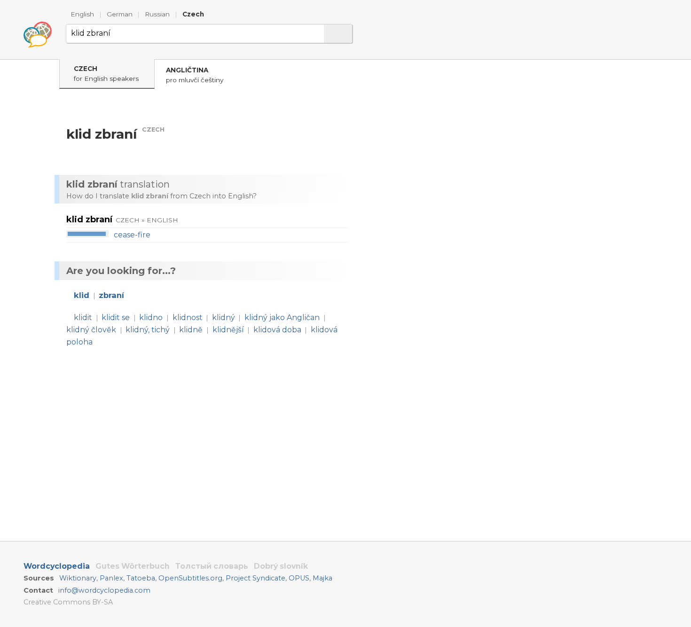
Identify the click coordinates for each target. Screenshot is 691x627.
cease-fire (132, 234)
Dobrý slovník (281, 566)
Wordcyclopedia (57, 566)
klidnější (228, 329)
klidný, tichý (148, 329)
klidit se (116, 317)
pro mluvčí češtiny (194, 75)
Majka (322, 578)
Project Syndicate (255, 578)
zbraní (111, 295)
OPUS (299, 578)
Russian (157, 14)
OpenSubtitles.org (190, 578)
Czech (193, 14)
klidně (191, 329)
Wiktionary (77, 578)
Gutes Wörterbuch (132, 566)
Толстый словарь (211, 566)
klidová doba (277, 329)
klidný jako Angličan (282, 317)
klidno (151, 317)
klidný (223, 317)
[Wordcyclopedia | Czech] (38, 35)
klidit (83, 317)
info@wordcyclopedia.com (104, 590)
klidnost (188, 317)
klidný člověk (91, 329)
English (82, 14)
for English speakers (106, 73)
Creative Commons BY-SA (68, 602)
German (120, 14)
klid (81, 295)
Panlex (111, 578)
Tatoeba (140, 578)
